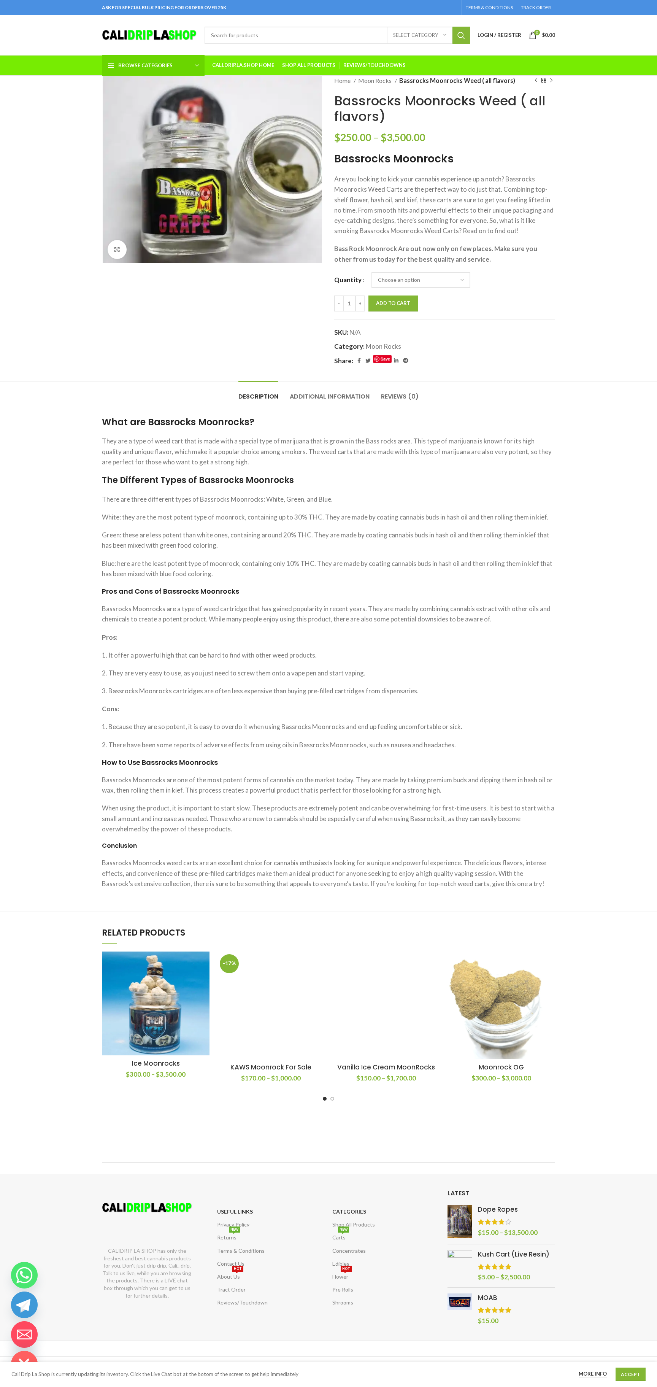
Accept (630, 1374)
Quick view (203, 981)
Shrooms (342, 1302)
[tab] (258, 392)
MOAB (487, 1297)
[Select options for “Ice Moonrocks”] (203, 963)
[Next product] (551, 80)
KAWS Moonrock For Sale (270, 1067)
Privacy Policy (233, 1224)
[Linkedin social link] (396, 360)
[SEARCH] (461, 35)
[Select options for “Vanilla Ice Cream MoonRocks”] (434, 963)
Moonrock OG (501, 1067)
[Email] (24, 1334)
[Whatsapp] (24, 1275)
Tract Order (231, 1289)
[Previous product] (536, 80)
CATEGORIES (349, 1211)
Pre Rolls (342, 1289)
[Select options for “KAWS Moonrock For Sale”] (318, 963)
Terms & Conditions (241, 1250)
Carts (340, 1236)
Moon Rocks (375, 80)
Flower (341, 1275)
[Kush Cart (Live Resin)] (460, 1266)
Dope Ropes (498, 1209)
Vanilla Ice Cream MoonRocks (386, 1067)
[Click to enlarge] (117, 249)
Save (385, 359)
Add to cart (393, 303)
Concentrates (349, 1250)
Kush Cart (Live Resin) (513, 1254)
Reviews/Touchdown (242, 1302)
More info (593, 1374)
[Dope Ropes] (460, 1221)
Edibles (340, 1263)
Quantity (348, 280)
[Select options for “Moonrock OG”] (549, 963)
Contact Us (230, 1263)
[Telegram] (24, 1305)
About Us (229, 1275)
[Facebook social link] (359, 360)
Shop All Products (353, 1224)
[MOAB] (460, 1309)
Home (343, 80)
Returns (227, 1236)
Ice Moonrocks (156, 1063)
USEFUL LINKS (235, 1211)
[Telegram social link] (406, 360)
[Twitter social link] (368, 360)
